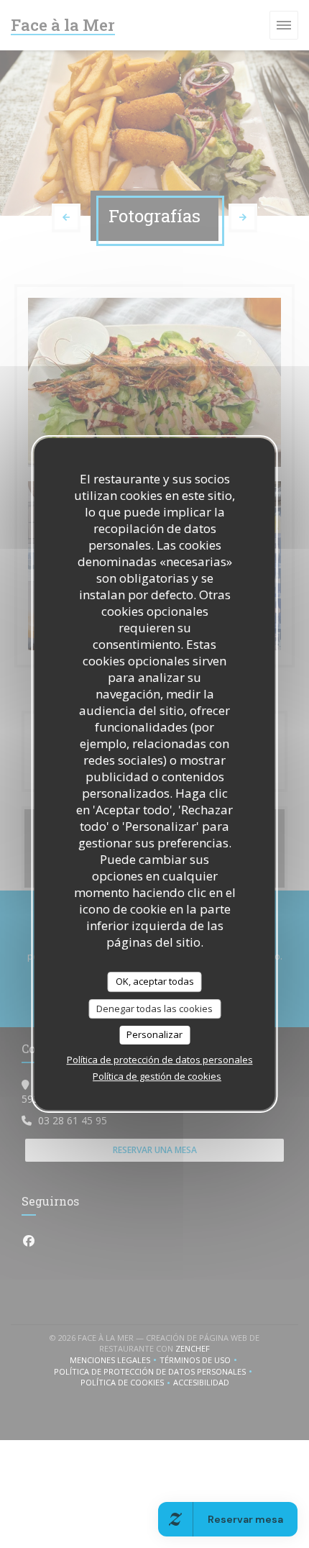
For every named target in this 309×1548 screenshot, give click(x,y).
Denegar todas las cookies (154, 1008)
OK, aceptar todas (155, 981)
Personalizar (154, 1034)
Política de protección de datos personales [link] (160, 1059)
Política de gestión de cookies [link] (157, 1076)
